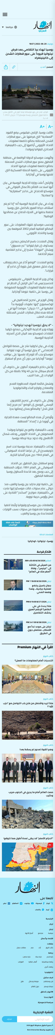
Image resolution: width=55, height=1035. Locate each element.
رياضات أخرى (48, 967)
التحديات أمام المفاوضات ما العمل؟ (34, 660)
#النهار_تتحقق (47, 991)
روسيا (50, 541)
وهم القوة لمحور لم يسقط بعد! (36, 749)
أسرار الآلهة (29, 933)
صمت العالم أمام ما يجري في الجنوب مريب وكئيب (31, 794)
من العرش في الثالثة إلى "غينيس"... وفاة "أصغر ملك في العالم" (39, 568)
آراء (39, 947)
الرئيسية (49, 918)
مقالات (50, 943)
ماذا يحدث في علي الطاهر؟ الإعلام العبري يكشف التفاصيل (39, 609)
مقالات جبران (21, 947)
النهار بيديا (48, 997)
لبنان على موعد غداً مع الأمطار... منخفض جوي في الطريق (39, 630)
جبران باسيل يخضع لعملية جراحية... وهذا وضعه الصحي (40, 588)
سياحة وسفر (48, 986)
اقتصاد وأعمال (47, 938)
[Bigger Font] (42, 126)
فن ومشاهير (48, 981)
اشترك (9, 1019)
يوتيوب (27, 903)
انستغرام (15, 903)
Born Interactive (33, 1029)
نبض (4, 903)
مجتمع (40, 933)
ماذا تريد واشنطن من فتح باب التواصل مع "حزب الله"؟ (28, 705)
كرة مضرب (26, 956)
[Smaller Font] (49, 126)
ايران (51, 924)
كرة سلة (38, 956)
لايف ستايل (48, 977)
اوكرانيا (32, 541)
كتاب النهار (48, 656)
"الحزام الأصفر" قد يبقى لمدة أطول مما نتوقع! (28, 838)
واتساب (38, 910)
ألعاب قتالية (33, 961)
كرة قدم (50, 956)
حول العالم (35, 986)
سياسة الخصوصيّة (45, 1002)
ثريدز (47, 910)
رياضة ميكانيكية (47, 961)
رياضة (50, 953)
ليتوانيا (41, 541)
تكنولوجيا (49, 972)
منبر (32, 947)
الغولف (21, 961)
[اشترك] (27, 524)
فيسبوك (39, 903)
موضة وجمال (34, 981)
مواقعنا (9, 27)
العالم (48, 560)
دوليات (49, 44)
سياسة (50, 933)
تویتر (48, 903)
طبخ (22, 981)
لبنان (48, 581)
